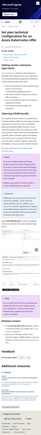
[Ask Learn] (34, 26)
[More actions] (37, 26)
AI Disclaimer (6, 423)
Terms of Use (26, 429)
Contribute (5, 426)
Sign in (37, 22)
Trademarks (5, 432)
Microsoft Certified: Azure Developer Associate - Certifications (18, 392)
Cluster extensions (9, 73)
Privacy (13, 426)
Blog (28, 423)
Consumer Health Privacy (10, 429)
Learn (4, 26)
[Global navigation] (2, 22)
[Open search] (32, 22)
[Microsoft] (20, 22)
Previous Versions (19, 423)
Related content (8, 60)
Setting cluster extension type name (15, 55)
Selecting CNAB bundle (11, 57)
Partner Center (13, 26)
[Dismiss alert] (37, 3)
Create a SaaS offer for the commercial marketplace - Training (20, 378)
